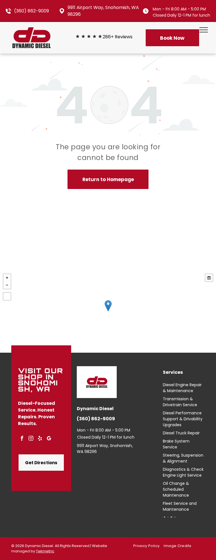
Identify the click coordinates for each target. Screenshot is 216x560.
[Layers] (209, 277)
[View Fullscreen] (7, 296)
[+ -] (108, 312)
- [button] (7, 285)
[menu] (203, 30)
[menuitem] (148, 546)
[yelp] (40, 439)
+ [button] (7, 277)
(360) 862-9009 (31, 11)
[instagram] (31, 439)
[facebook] (22, 439)
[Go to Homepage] (31, 31)
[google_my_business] (49, 439)
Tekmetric (45, 551)
